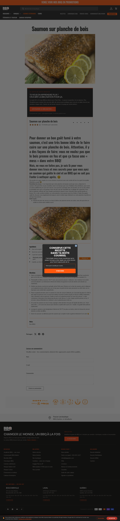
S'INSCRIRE (60, 271)
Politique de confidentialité (25, 519)
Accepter (112, 518)
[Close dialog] (76, 246)
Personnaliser (101, 518)
